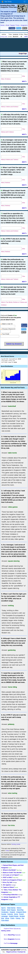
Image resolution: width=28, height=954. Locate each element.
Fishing (18, 918)
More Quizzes (12, 939)
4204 (25, 36)
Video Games (11, 908)
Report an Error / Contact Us (15, 952)
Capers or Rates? (8, 887)
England (12, 912)
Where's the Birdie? (9, 870)
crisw (7, 850)
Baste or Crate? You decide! (12, 872)
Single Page (23, 53)
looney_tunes (3, 36)
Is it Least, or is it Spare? (11, 875)
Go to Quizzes (12, 935)
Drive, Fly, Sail (7, 882)
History (19, 908)
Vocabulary (5, 912)
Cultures (10, 914)
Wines (7, 918)
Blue (2, 918)
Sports (3, 908)
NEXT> (24, 81)
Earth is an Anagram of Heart (12, 880)
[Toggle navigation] (24, 1)
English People (13, 916)
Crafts (12, 918)
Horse (16, 914)
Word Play (20, 910)
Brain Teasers (11, 910)
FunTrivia (11, 943)
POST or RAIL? (8, 877)
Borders (22, 916)
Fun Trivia (7, 1)
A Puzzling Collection (10, 894)
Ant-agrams (7, 885)
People (3, 910)
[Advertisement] (14, 45)
